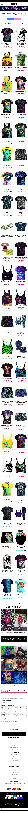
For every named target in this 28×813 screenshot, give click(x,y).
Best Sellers (14, 768)
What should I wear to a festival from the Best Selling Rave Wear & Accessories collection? (12, 715)
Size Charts (14, 743)
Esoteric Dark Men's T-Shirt (21, 212)
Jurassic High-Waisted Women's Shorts (21, 402)
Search (14, 749)
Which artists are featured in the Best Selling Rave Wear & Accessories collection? (13, 708)
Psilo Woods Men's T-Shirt (7, 44)
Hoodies (14, 778)
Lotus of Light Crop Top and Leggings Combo (20, 523)
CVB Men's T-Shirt (7, 378)
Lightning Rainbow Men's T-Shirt (21, 115)
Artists (14, 776)
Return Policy (14, 747)
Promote (14, 758)
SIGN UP (14, 734)
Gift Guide (14, 774)
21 (19, 603)
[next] (25, 621)
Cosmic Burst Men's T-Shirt (21, 282)
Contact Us (14, 745)
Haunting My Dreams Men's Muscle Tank (7, 571)
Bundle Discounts (14, 772)
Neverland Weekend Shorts (7, 402)
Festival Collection (14, 770)
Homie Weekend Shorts (7, 546)
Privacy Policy (14, 792)
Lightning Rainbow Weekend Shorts (7, 331)
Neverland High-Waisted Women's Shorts (21, 426)
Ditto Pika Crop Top (7, 449)
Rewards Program (14, 760)
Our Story (14, 754)
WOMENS (17, 19)
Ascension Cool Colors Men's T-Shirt (7, 595)
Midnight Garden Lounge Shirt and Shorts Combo (21, 356)
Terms (18, 792)
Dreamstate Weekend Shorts (21, 164)
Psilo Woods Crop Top (21, 305)
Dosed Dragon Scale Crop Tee (20, 236)
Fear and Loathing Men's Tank (7, 68)
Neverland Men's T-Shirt (7, 212)
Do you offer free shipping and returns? (9, 721)
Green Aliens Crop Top (7, 355)
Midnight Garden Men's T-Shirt (21, 188)
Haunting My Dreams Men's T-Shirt (20, 44)
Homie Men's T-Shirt (20, 91)
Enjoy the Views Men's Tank (7, 139)
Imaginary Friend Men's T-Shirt (7, 164)
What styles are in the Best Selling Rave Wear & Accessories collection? (11, 712)
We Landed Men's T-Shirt (21, 571)
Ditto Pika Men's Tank (7, 91)
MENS (10, 19)
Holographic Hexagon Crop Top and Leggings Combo (20, 331)
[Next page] (23, 603)
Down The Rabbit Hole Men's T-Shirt (21, 258)
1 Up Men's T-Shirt (21, 594)
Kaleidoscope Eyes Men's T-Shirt (7, 523)
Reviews (14, 756)
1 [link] (4, 603)
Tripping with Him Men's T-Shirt (7, 115)
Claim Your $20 (14, 762)
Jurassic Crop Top (21, 378)
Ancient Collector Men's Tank (7, 306)
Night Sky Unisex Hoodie (20, 547)
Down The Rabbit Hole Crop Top (7, 282)
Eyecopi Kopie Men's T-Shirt (7, 188)
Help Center (14, 739)
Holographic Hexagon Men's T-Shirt (21, 499)
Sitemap (10, 792)
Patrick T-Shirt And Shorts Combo (7, 258)
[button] (2, 3)
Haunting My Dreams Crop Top (7, 475)
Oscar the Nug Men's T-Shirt (20, 68)
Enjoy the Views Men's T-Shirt (21, 139)
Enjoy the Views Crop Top (21, 475)
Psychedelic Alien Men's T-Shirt (20, 450)
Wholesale (14, 763)
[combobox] (14, 809)
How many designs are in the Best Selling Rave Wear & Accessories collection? (12, 719)
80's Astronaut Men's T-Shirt (7, 426)
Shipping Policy (14, 741)
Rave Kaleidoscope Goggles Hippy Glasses (7, 236)
